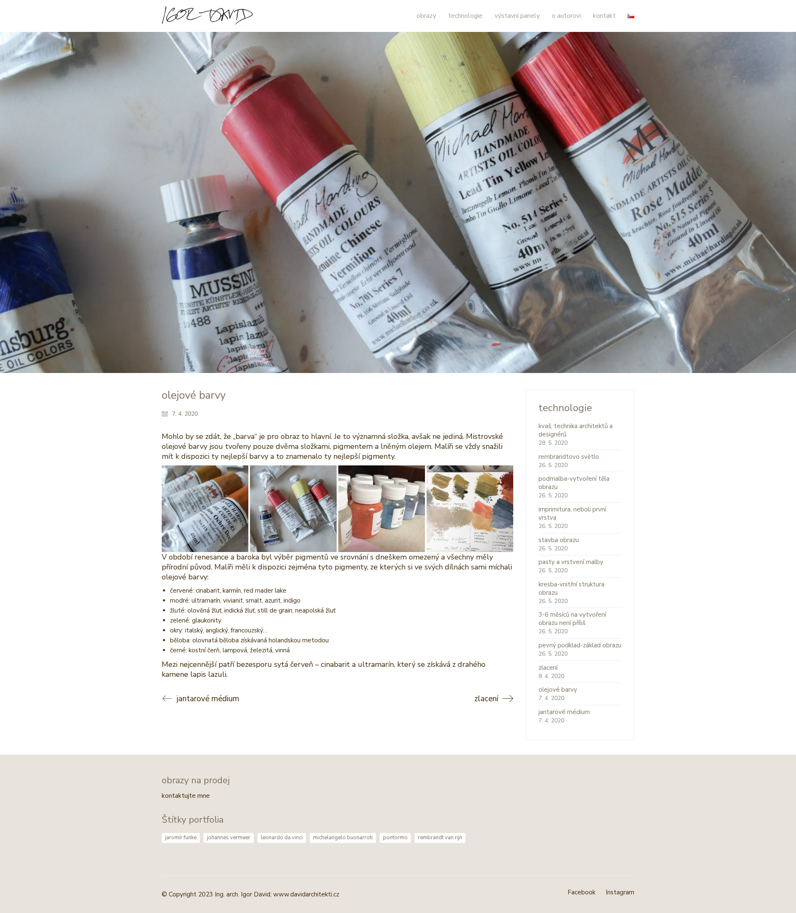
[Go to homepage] (207, 16)
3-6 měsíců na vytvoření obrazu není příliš (572, 618)
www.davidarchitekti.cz (306, 894)
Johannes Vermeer (228, 837)
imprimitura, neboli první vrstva (572, 513)
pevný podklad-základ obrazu (580, 645)
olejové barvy (558, 689)
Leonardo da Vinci (282, 837)
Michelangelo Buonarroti (343, 837)
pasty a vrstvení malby (571, 562)
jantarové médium (564, 712)
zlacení (548, 668)
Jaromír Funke (181, 837)
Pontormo (395, 837)
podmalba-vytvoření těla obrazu (574, 483)
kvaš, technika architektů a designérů (576, 430)
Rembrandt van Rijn (440, 837)
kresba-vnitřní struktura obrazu (571, 588)
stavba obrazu (559, 540)
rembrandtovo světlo (569, 457)
